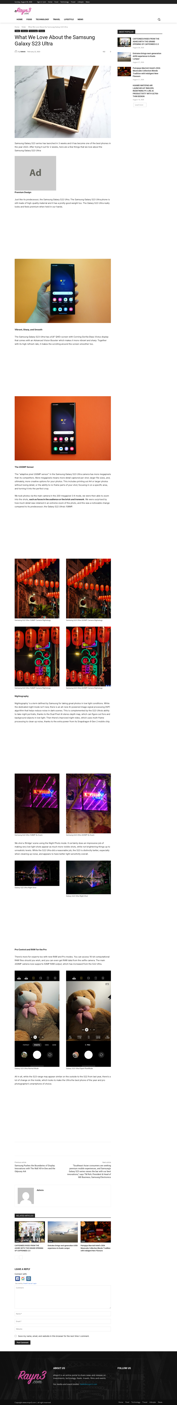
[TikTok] (156, 2)
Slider (24, 27)
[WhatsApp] (53, 59)
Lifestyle (24, 31)
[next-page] (21, 1257)
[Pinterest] (46, 59)
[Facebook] (149, 2)
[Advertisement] (63, 232)
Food (17, 1241)
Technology (33, 31)
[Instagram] (153, 2)
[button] (159, 19)
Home (17, 27)
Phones (41, 31)
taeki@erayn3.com (88, 1384)
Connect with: (21, 1274)
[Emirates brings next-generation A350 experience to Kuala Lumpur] (63, 1232)
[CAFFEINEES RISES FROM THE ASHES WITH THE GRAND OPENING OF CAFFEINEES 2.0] (30, 1232)
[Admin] (16, 51)
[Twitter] (40, 59)
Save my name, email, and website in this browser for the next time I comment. (53, 1336)
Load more (139, 105)
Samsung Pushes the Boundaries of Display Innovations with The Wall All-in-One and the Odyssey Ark (35, 1168)
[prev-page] (16, 1257)
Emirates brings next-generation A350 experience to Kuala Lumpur (147, 56)
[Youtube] (160, 2)
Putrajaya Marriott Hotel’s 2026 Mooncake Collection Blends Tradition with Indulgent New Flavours (95, 1248)
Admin (22, 52)
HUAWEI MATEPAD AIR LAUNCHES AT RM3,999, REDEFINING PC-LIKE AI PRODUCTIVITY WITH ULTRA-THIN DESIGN (146, 90)
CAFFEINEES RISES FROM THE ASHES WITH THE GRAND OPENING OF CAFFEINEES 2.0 (29, 1248)
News (50, 1241)
